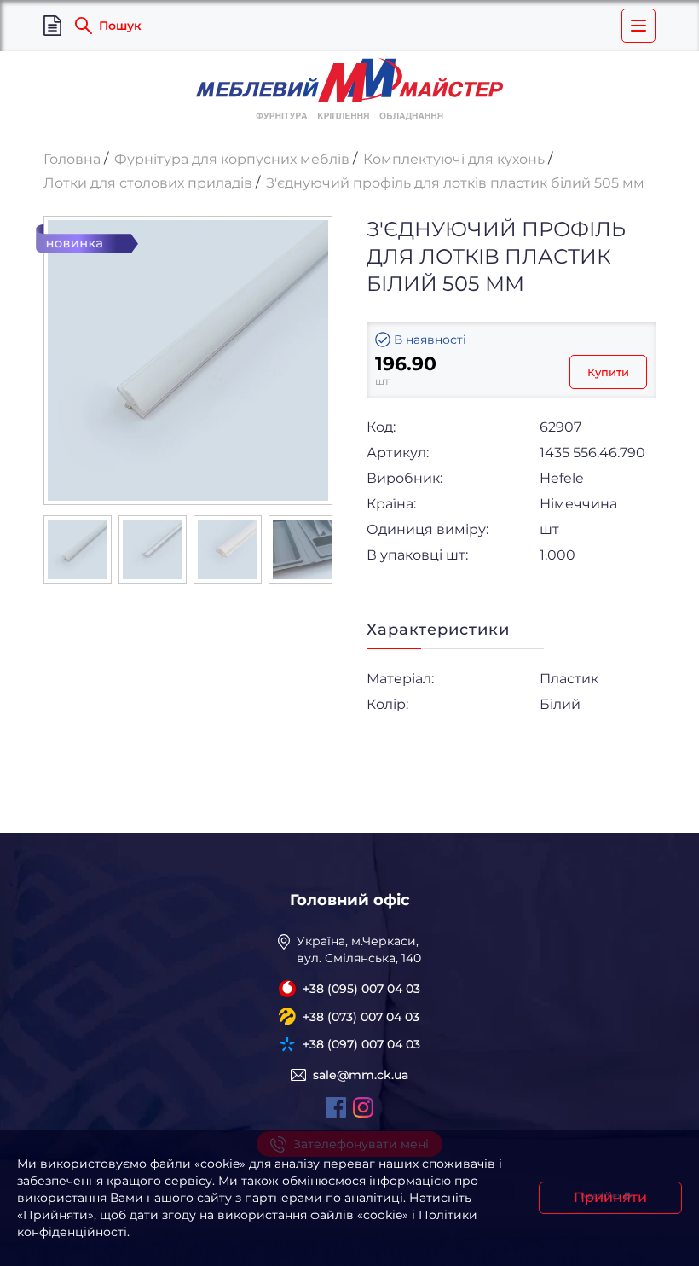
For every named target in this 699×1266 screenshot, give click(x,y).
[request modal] (52, 26)
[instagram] (363, 1107)
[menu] (638, 26)
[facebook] (336, 1107)
